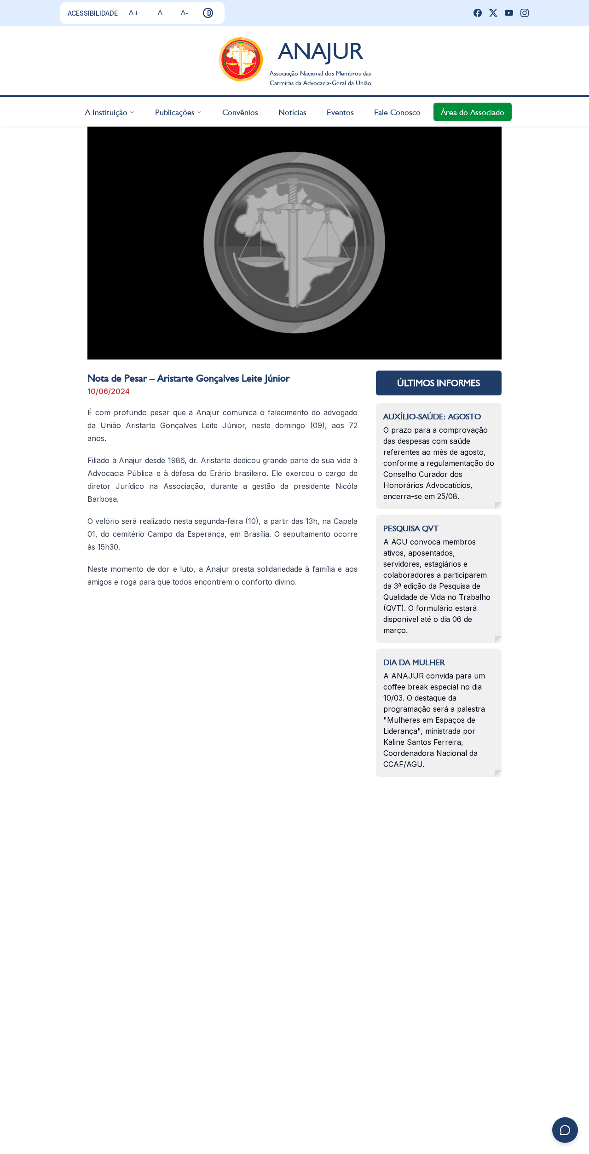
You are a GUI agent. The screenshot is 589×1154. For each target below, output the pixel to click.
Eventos (340, 111)
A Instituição (106, 111)
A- (184, 12)
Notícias (292, 111)
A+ (134, 12)
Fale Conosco (397, 111)
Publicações (175, 111)
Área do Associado (472, 111)
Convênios (240, 111)
